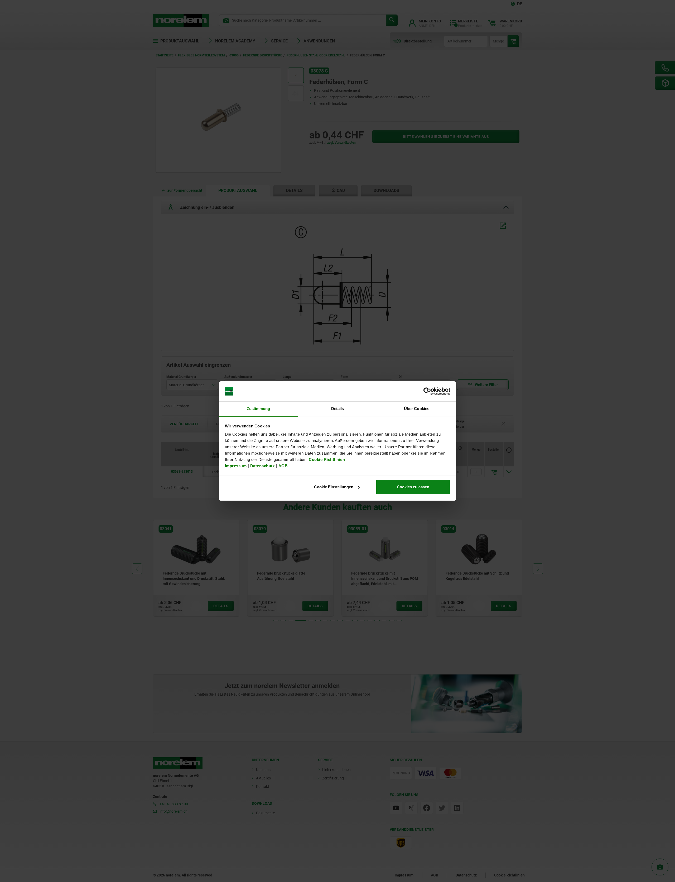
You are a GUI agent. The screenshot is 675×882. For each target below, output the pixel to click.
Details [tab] (337, 408)
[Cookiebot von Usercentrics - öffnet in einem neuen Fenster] (427, 391)
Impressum (236, 466)
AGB (283, 466)
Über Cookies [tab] (416, 408)
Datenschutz (262, 466)
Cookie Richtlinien (326, 459)
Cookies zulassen (413, 487)
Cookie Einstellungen (333, 487)
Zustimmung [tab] (258, 408)
